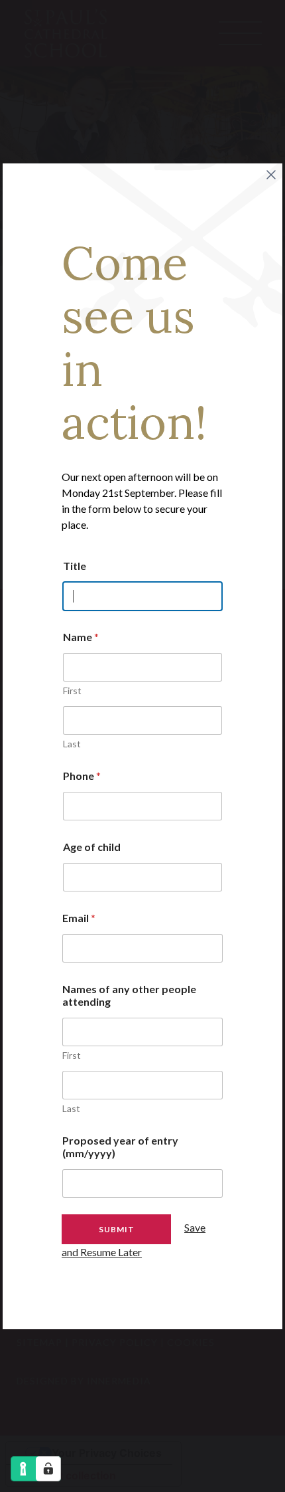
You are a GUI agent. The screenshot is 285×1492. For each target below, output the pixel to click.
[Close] (271, 174)
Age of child (92, 846)
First (72, 690)
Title (74, 565)
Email (78, 917)
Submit (117, 1229)
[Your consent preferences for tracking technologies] (48, 1468)
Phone (82, 775)
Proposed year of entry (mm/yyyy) (120, 1146)
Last (72, 743)
